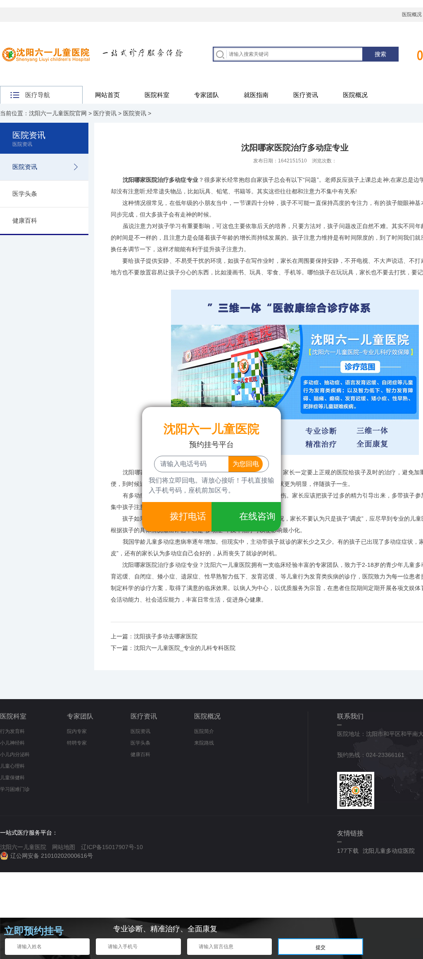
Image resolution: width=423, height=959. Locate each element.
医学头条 (24, 193)
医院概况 (355, 94)
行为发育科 (12, 731)
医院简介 (204, 731)
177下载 (348, 850)
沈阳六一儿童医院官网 (58, 113)
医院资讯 (134, 113)
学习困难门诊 (15, 789)
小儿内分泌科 (15, 754)
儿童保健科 (12, 778)
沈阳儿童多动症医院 (389, 850)
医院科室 (157, 94)
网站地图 (63, 847)
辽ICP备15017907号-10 (112, 847)
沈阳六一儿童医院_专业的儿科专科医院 (184, 648)
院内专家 (77, 731)
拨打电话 (188, 516)
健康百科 (24, 220)
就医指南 (256, 94)
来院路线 (204, 743)
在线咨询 (257, 516)
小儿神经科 (12, 743)
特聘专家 (77, 743)
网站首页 (107, 94)
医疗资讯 (305, 94)
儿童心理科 (12, 766)
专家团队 (206, 94)
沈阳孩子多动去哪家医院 (165, 636)
